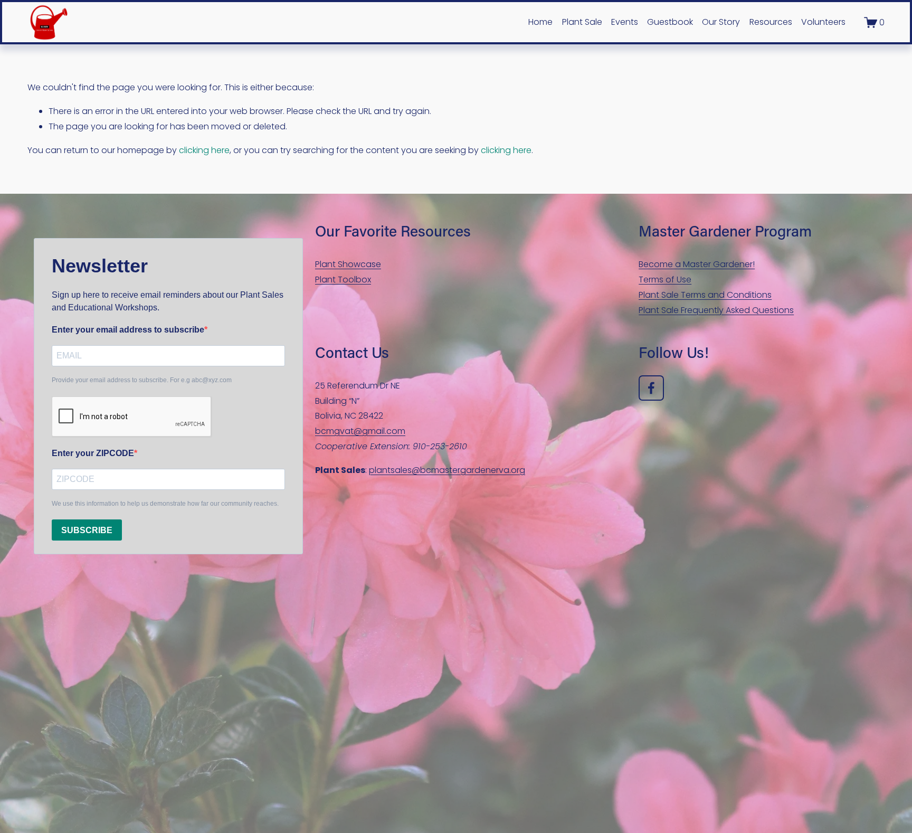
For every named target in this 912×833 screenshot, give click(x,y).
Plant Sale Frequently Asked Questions (716, 310)
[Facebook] (651, 388)
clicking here (204, 150)
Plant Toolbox (343, 279)
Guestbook (670, 22)
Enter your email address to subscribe (128, 329)
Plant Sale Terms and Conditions (705, 295)
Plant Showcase (348, 264)
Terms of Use (665, 279)
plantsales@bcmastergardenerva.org (447, 470)
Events (624, 22)
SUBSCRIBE (86, 530)
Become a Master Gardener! (697, 264)
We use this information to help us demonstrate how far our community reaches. (165, 503)
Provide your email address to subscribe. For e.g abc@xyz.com (142, 380)
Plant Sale (582, 22)
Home (540, 22)
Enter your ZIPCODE (93, 453)
